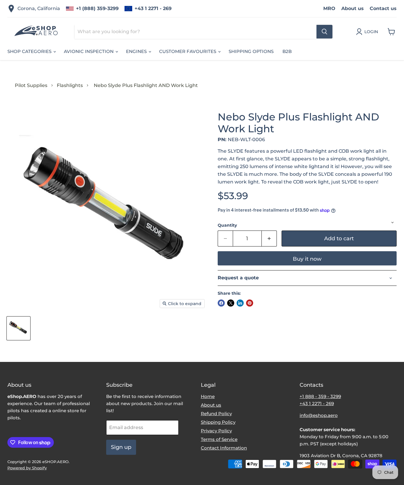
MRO (329, 8)
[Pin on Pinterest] (249, 303)
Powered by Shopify (27, 467)
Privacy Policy (216, 431)
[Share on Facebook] (221, 303)
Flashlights (70, 85)
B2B (287, 51)
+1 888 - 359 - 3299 (320, 396)
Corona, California (38, 8)
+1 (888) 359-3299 (97, 8)
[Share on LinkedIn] (240, 303)
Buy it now (307, 259)
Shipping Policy (218, 422)
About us (352, 8)
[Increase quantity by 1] (269, 239)
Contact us (383, 8)
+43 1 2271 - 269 (153, 8)
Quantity (227, 225)
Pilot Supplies (31, 85)
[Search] (324, 31)
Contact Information (224, 448)
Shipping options (251, 51)
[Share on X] (230, 303)
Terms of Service (219, 439)
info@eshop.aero (319, 415)
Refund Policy (216, 413)
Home (208, 396)
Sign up (121, 447)
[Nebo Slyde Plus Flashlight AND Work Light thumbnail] (18, 328)
